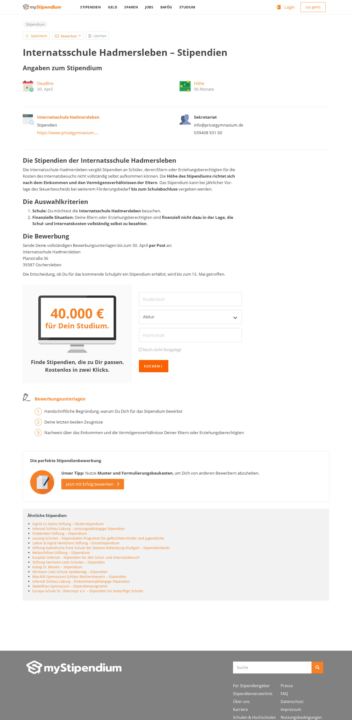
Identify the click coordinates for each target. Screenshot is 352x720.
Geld (112, 7)
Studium (187, 7)
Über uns (241, 701)
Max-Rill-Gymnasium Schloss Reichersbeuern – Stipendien (79, 576)
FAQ (284, 693)
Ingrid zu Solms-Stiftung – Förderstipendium (68, 524)
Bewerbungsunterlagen (60, 399)
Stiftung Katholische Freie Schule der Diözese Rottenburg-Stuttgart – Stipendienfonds (101, 548)
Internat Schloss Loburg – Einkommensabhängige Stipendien (81, 581)
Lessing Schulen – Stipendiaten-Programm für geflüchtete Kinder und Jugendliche (98, 538)
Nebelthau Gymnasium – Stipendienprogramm (70, 586)
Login (289, 7)
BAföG (166, 7)
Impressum (291, 709)
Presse (287, 685)
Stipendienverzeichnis (253, 693)
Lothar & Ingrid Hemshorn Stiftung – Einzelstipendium (75, 543)
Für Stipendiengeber (251, 685)
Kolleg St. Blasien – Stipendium (57, 567)
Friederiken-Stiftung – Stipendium (59, 533)
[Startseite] (44, 7)
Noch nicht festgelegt (162, 349)
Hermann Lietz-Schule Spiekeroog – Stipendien (70, 571)
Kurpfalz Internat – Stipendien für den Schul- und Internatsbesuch (86, 557)
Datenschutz (292, 701)
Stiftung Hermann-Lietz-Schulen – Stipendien (68, 562)
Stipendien (90, 7)
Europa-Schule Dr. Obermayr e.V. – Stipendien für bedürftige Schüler (87, 591)
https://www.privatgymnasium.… (67, 132)
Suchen (152, 366)
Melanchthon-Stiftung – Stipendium (61, 552)
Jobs (149, 7)
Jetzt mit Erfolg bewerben (90, 484)
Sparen (131, 7)
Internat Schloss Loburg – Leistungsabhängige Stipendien (78, 528)
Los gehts (313, 7)
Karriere (240, 709)
